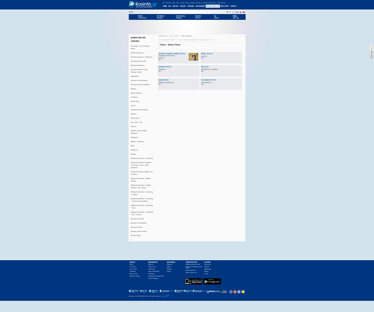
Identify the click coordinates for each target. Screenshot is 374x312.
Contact (233, 6)
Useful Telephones (221, 2)
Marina (206, 271)
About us (150, 264)
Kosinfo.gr (146, 4)
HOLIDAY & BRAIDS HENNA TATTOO (172, 53)
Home (165, 6)
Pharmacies (198, 2)
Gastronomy (200, 6)
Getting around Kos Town (193, 264)
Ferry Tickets (133, 269)
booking (161, 17)
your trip (236, 17)
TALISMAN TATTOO (208, 80)
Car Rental (132, 271)
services (198, 17)
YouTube (232, 12)
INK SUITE (205, 66)
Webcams (168, 2)
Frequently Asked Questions (209, 2)
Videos (173, 2)
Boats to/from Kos (191, 270)
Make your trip (134, 273)
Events (206, 273)
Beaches (206, 266)
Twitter (230, 12)
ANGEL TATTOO (207, 53)
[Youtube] (235, 291)
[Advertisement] (187, 26)
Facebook (227, 12)
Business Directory (213, 6)
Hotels (131, 264)
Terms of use (152, 266)
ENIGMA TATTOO (165, 66)
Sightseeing (207, 269)
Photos (178, 2)
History (175, 6)
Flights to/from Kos (191, 272)
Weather (183, 2)
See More (190, 6)
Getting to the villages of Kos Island (194, 267)
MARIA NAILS (164, 80)
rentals (216, 17)
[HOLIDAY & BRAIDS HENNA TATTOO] (193, 57)
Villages (183, 6)
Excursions (207, 264)
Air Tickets (133, 266)
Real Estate (225, 6)
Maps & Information (190, 2)
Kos (169, 6)
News (164, 2)
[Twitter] (239, 291)
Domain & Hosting (135, 276)
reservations (142, 17)
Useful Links (151, 269)
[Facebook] (231, 291)
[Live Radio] (243, 291)
